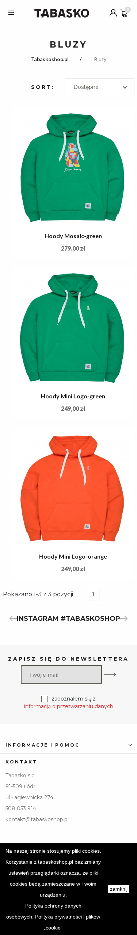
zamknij (119, 889)
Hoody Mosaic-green (73, 235)
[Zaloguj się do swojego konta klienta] (113, 12)
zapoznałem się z (68, 702)
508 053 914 (20, 808)
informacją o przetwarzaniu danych (68, 706)
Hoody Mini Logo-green (73, 396)
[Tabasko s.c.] (61, 13)
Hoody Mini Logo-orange (73, 556)
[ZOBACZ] (73, 168)
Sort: (42, 87)
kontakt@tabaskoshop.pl (37, 819)
